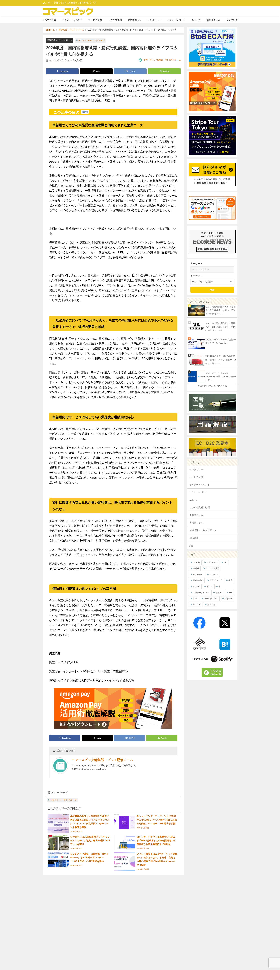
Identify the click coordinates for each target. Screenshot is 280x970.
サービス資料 (95, 20)
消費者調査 (198, 580)
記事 (191, 545)
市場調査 (229, 599)
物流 (230, 580)
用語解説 (193, 538)
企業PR (196, 587)
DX (230, 593)
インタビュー (154, 20)
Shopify (196, 562)
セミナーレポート (176, 20)
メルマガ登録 (49, 20)
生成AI (196, 568)
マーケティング (211, 599)
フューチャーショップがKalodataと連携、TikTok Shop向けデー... (220, 376)
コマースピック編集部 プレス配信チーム (162, 60)
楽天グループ (216, 580)
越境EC (219, 593)
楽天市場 (211, 605)
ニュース (196, 20)
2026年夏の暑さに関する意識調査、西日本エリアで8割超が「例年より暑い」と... (220, 359)
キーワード (196, 263)
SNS (195, 599)
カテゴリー (196, 276)
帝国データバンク (201, 593)
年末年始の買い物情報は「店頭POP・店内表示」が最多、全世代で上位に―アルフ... (220, 327)
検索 (212, 290)
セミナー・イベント (72, 20)
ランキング (232, 20)
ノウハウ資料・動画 (199, 507)
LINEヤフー (212, 562)
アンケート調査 (212, 568)
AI (219, 587)
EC (225, 562)
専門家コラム (134, 20)
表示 (85, 112)
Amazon (196, 605)
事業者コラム (213, 20)
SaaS (209, 587)
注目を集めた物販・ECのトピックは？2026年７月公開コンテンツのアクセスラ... (220, 310)
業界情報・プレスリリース (59, 40)
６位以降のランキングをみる (212, 385)
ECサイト (213, 574)
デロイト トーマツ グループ (91, 40)
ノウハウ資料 (115, 20)
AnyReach (197, 574)
